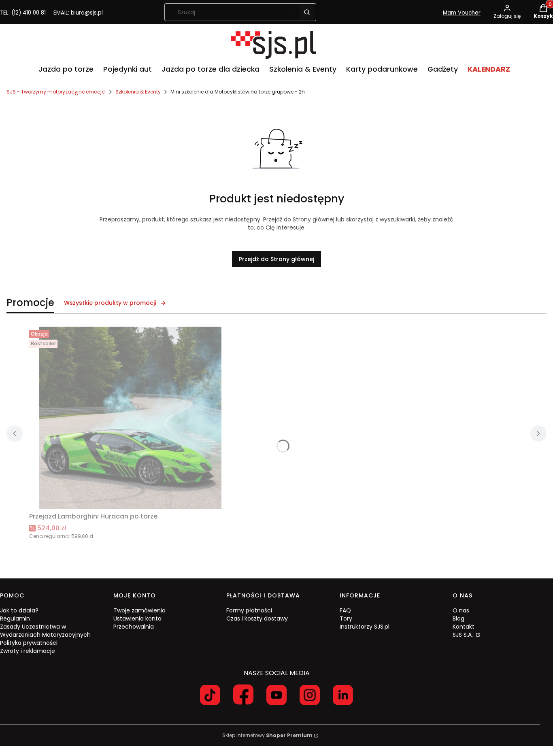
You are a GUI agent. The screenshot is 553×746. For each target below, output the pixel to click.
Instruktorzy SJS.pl (364, 627)
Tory (346, 618)
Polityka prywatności (28, 643)
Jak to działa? (19, 610)
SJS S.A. (463, 635)
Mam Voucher (462, 13)
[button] (307, 12)
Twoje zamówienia (139, 610)
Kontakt (463, 627)
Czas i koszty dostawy (257, 618)
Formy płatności (249, 610)
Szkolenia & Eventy (138, 91)
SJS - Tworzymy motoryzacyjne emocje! (56, 91)
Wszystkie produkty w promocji (110, 303)
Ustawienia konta (137, 618)
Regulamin (15, 618)
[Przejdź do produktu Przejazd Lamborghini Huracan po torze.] (130, 418)
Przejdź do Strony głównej (276, 259)
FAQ (345, 610)
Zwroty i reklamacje (27, 651)
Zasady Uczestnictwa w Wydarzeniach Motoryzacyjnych (45, 631)
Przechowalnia (133, 627)
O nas (461, 610)
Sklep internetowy (267, 735)
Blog (458, 618)
